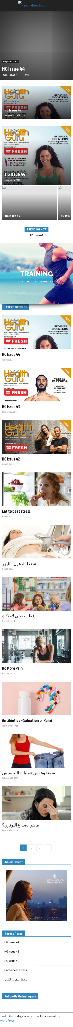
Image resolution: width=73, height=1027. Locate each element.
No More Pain (12, 668)
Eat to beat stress (36, 235)
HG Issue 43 (11, 406)
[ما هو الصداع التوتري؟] (36, 803)
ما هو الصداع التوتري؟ (20, 825)
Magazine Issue (10, 61)
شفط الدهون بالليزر (19, 563)
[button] (67, 5)
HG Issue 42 (11, 459)
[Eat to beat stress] (36, 489)
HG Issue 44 (13, 68)
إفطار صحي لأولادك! (19, 616)
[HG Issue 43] (36, 384)
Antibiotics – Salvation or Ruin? (27, 720)
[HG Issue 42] (36, 437)
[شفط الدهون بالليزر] (36, 541)
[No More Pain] (36, 646)
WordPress (7, 1020)
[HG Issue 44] (36, 102)
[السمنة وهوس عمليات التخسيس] (36, 750)
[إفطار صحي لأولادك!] (36, 594)
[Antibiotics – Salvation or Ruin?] (36, 698)
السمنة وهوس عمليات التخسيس (30, 773)
